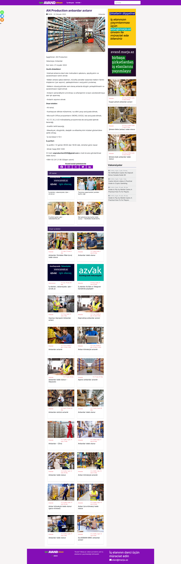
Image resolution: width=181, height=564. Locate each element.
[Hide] (1, 23)
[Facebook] (61, 167)
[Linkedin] (89, 167)
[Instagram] (68, 167)
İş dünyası (70, 3)
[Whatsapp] (75, 167)
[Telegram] (82, 167)
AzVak (78, 3)
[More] (2, 20)
